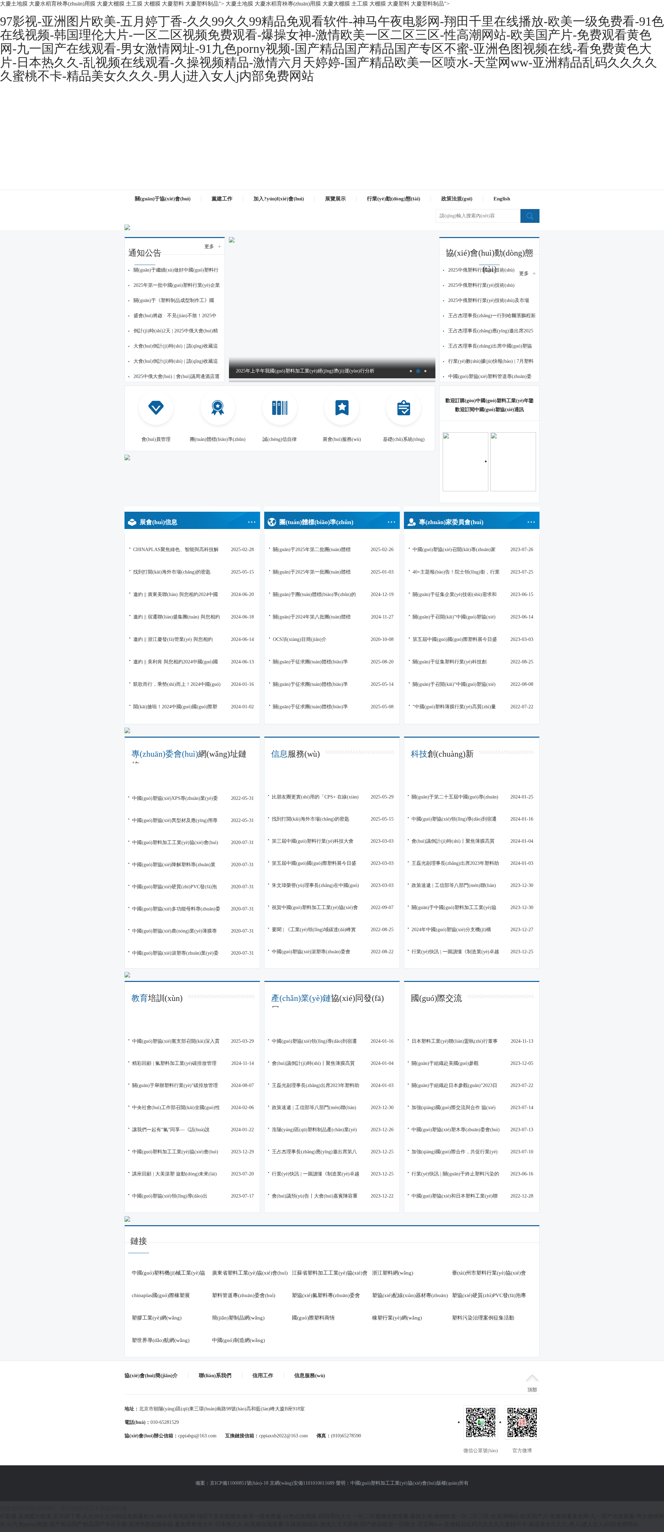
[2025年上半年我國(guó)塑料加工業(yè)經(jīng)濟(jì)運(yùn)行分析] (332, 240)
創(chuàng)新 (442, 753)
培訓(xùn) (157, 998)
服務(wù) (295, 753)
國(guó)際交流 (436, 998)
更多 (209, 246)
